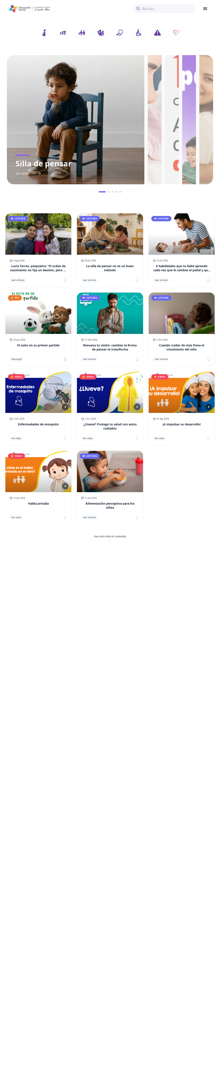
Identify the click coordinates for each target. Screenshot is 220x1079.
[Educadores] (100, 33)
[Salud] (119, 33)
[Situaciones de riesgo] (157, 33)
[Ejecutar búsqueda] (138, 8)
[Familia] (82, 33)
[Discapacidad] (138, 33)
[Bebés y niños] (63, 33)
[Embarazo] (44, 33)
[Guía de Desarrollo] (176, 33)
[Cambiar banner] (100, 191)
